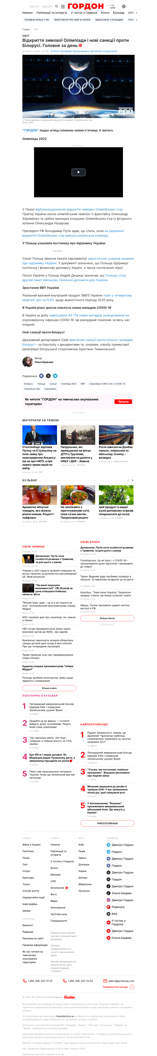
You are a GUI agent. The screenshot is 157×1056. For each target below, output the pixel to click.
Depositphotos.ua (65, 1016)
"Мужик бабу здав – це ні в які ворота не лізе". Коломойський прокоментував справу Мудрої (49, 605)
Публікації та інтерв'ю (51, 12)
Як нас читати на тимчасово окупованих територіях (33, 957)
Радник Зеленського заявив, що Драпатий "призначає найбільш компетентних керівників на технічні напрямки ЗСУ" (109, 737)
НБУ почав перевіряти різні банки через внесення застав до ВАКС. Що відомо (46, 630)
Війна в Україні (121, 462)
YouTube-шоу (59, 914)
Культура (28, 877)
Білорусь (28, 384)
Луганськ (84, 890)
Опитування (58, 907)
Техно (26, 884)
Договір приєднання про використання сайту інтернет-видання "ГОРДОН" (63, 966)
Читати (123, 401)
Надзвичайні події (34, 897)
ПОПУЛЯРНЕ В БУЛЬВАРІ (40, 695)
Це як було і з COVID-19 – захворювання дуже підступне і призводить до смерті (106, 563)
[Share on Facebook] (41, 376)
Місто (81, 838)
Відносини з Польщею (109, 19)
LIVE (53, 881)
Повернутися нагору (115, 986)
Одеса (82, 857)
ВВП (83, 384)
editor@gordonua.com (121, 980)
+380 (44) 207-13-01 (40, 980)
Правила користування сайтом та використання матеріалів (64, 936)
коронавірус (50, 389)
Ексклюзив (57, 887)
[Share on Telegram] (55, 376)
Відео (54, 900)
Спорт (26, 871)
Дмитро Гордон (122, 844)
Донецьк (83, 864)
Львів (81, 851)
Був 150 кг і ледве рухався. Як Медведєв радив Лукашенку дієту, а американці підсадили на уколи (52, 757)
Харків (82, 871)
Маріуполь (85, 884)
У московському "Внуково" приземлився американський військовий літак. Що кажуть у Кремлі (106, 808)
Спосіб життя (31, 890)
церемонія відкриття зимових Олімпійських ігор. (86, 209)
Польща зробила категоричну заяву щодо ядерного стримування (47, 679)
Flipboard (118, 907)
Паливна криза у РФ (36, 19)
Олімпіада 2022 (68, 384)
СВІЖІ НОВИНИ (33, 546)
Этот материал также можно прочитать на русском (85, 51)
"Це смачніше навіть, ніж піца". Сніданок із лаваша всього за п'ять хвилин (50, 740)
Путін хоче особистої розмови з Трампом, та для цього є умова (106, 549)
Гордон (26, 29)
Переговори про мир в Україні (72, 19)
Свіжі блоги (90, 542)
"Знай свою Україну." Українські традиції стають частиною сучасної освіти (106, 594)
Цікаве (27, 910)
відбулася (42, 209)
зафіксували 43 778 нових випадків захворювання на (89, 315)
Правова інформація (35, 945)
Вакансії (28, 925)
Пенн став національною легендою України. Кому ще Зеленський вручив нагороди (52, 774)
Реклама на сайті (33, 938)
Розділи (55, 838)
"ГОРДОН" (30, 130)
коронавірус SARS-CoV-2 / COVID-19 (107, 384)
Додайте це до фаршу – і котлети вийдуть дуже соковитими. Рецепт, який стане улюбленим (50, 724)
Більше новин (49, 688)
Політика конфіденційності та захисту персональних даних (62, 950)
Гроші (26, 857)
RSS (114, 914)
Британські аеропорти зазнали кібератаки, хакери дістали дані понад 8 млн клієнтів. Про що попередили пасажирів (48, 643)
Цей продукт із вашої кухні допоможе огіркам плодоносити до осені (116, 510)
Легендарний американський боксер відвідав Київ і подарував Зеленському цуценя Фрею (109, 755)
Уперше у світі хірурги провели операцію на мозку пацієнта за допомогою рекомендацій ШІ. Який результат (49, 573)
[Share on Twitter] (48, 376)
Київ (81, 844)
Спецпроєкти (59, 920)
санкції (53, 384)
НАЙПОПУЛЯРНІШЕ (94, 724)
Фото (54, 894)
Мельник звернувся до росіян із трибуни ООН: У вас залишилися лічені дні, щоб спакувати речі (107, 789)
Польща (41, 384)
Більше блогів (107, 618)
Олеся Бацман (122, 893)
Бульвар (118, 12)
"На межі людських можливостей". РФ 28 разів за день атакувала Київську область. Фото (47, 590)
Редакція (28, 931)
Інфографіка (30, 904)
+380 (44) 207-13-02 (80, 980)
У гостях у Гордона (84, 12)
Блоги (105, 12)
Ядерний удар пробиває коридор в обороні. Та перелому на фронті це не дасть (107, 579)
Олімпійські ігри (32, 389)
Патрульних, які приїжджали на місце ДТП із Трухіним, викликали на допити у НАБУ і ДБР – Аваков (76, 454)
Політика (81, 465)
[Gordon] (85, 6)
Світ (36, 29)
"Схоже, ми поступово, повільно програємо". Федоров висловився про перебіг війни (108, 772)
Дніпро (82, 877)
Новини (27, 12)
